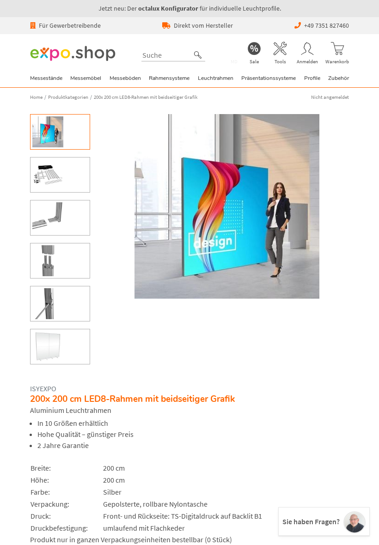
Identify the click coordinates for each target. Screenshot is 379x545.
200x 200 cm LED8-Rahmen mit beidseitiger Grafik (145, 97)
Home (36, 97)
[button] (197, 55)
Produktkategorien (68, 97)
